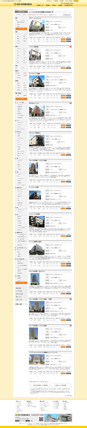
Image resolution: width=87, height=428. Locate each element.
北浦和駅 (65, 406)
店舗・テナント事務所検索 (32, 406)
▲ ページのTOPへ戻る (68, 395)
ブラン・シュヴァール (35, 18)
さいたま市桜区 (56, 406)
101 (30, 125)
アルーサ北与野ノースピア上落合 (38, 160)
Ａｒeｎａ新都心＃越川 (35, 241)
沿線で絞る (24, 14)
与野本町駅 (65, 409)
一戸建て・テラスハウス (44, 410)
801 (31, 293)
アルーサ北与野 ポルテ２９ (36, 271)
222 (31, 373)
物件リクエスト (19, 296)
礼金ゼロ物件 (43, 409)
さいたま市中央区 (56, 405)
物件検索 (48, 5)
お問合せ (54, 5)
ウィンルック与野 (34, 187)
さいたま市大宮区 (56, 402)
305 (31, 97)
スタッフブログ (19, 405)
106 (30, 127)
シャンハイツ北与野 (34, 214)
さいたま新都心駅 (66, 402)
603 (31, 320)
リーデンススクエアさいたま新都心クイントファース (43, 352)
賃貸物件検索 (18, 288)
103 (31, 263)
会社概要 (60, 5)
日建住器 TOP (40, 5)
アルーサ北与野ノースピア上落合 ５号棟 (40, 299)
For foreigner (30, 405)
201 (31, 41)
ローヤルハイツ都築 (34, 73)
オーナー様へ (19, 409)
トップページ (19, 402)
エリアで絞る (18, 14)
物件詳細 (68, 39)
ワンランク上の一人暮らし (45, 402)
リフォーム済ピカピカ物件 (45, 405)
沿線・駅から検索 (19, 293)
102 (31, 39)
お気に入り (63, 39)
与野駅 (65, 405)
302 (31, 95)
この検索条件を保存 (67, 14)
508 (31, 181)
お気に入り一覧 (19, 299)
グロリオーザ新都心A (35, 133)
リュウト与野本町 (34, 46)
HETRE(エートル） (34, 103)
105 (31, 265)
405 (31, 208)
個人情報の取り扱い (69, 5)
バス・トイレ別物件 (44, 406)
